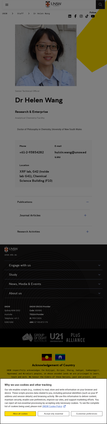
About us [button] (15, 293)
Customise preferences (86, 414)
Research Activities (28, 231)
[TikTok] (86, 16)
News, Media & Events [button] (25, 284)
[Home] (53, 4)
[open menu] (6, 4)
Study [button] (13, 274)
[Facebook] (75, 16)
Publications (24, 201)
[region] (53, 401)
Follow (93, 12)
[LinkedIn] (70, 16)
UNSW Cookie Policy (54, 406)
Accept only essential (53, 414)
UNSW (4, 13)
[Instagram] (81, 16)
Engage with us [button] (20, 265)
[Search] (100, 4)
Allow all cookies (20, 414)
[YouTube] (92, 16)
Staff (20, 13)
